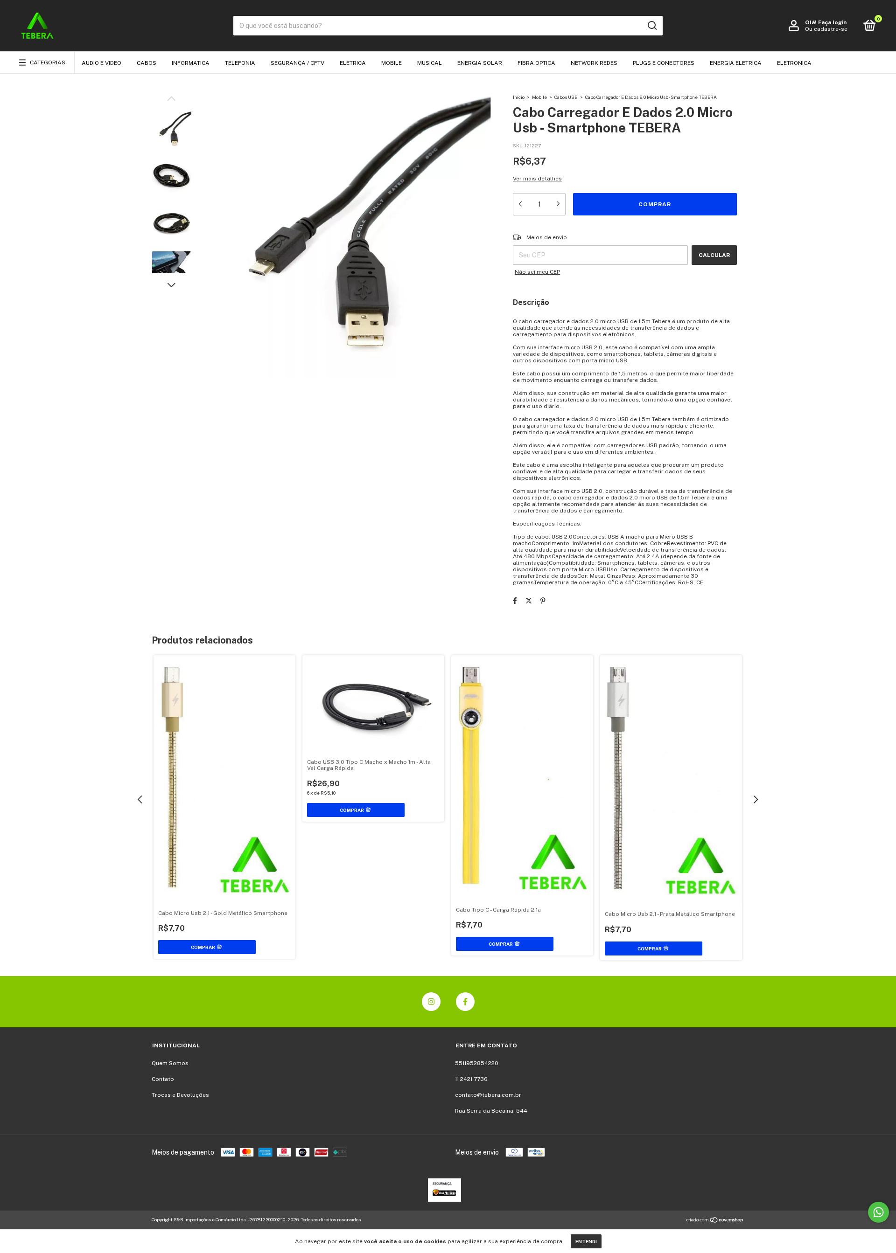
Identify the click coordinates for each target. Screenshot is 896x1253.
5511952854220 (476, 1063)
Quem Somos (170, 1063)
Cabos (146, 63)
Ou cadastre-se (826, 29)
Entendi (586, 1241)
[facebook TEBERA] (465, 1001)
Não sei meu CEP (537, 272)
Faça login (832, 22)
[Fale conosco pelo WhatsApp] (878, 1212)
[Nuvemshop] (715, 1221)
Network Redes (594, 63)
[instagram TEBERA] (431, 1001)
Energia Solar (479, 63)
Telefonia (240, 63)
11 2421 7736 (471, 1079)
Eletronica (794, 63)
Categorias (47, 62)
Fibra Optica (536, 63)
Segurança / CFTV (297, 63)
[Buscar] (651, 25)
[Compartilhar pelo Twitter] (528, 600)
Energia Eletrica (736, 63)
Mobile (391, 63)
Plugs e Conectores (663, 63)
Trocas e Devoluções (180, 1095)
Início (519, 97)
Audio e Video (101, 63)
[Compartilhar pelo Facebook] (515, 600)
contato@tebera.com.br (488, 1095)
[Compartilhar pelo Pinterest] (543, 600)
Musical (429, 63)
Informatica (191, 63)
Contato (163, 1079)
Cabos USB (566, 97)
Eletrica (353, 63)
